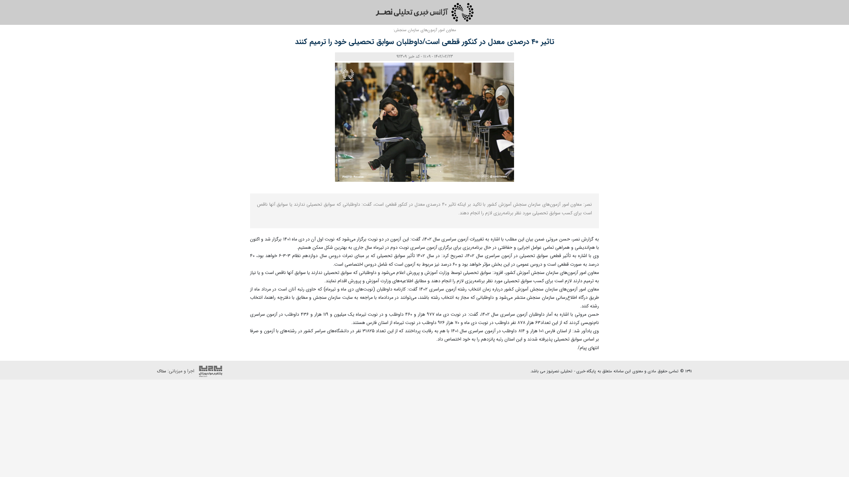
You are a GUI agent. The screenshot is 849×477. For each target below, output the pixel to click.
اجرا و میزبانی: (176, 371)
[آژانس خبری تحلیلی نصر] (424, 12)
